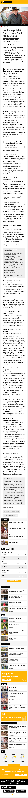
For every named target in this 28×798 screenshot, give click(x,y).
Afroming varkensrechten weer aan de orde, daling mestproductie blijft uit (17, 745)
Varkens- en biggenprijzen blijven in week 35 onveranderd (17, 726)
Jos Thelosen (9, 41)
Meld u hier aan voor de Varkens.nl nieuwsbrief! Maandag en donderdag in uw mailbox (14, 770)
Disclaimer (17, 783)
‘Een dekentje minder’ (14, 624)
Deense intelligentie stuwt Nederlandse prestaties (15, 596)
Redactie (19, 780)
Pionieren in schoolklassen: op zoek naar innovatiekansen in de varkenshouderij (17, 609)
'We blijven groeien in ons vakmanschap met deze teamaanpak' (15, 659)
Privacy (23, 781)
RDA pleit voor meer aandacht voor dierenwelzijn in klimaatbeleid (17, 535)
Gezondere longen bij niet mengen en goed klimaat (17, 529)
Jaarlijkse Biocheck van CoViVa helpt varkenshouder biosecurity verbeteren (17, 733)
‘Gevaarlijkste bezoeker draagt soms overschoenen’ (16, 637)
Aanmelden (6, 680)
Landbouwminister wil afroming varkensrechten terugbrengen (16, 590)
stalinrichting (15, 511)
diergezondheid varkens (10, 515)
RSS (18, 781)
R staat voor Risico (13, 687)
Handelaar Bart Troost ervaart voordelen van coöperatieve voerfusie (16, 653)
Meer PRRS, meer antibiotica (15, 699)
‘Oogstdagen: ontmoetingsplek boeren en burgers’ (16, 631)
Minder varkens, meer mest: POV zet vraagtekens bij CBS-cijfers (17, 739)
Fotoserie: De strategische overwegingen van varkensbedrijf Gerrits (17, 706)
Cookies (10, 783)
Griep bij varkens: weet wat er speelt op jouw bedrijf (16, 694)
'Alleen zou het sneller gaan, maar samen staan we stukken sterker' (17, 666)
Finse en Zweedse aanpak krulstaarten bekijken (15, 541)
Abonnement (4, 781)
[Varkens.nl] (14, 788)
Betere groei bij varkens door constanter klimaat (16, 523)
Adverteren (12, 781)
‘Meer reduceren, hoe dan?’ (15, 602)
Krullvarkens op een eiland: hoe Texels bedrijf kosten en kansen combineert (16, 647)
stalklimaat (6, 511)
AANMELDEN (21, 774)
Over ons (6, 780)
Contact (13, 780)
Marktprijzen (7, 549)
